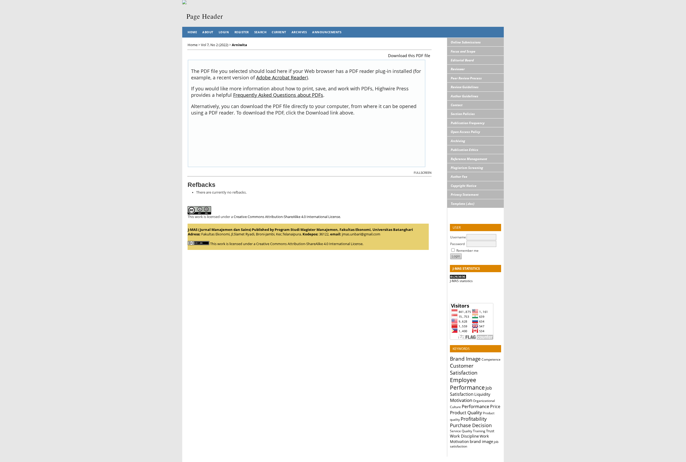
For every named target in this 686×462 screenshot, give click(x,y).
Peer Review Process (466, 78)
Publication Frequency (467, 123)
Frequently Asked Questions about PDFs (278, 95)
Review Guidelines (465, 87)
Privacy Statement (465, 194)
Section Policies (463, 114)
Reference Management (469, 159)
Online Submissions (466, 42)
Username (458, 237)
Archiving (458, 141)
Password (457, 244)
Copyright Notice (463, 185)
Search (260, 32)
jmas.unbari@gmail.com (361, 234)
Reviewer (458, 69)
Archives (299, 32)
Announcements (326, 32)
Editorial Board (462, 60)
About (207, 32)
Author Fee (459, 176)
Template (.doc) (462, 203)
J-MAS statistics (461, 281)
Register (241, 32)
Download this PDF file (409, 55)
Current (279, 32)
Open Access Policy (465, 132)
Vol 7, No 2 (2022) (214, 45)
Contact (457, 105)
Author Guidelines (464, 96)
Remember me (467, 250)
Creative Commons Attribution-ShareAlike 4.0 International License (287, 217)
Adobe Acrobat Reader (281, 77)
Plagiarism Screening (467, 167)
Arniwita (239, 45)
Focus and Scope (463, 51)
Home (192, 32)
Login (224, 32)
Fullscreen (422, 173)
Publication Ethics (464, 149)
